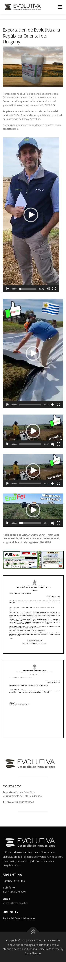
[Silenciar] (48, 289)
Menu (60, 6)
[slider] (27, 289)
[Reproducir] (7, 289)
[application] (31, 214)
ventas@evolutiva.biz (15, 903)
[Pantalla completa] (54, 289)
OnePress (45, 949)
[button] (30, 215)
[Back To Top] (33, 932)
